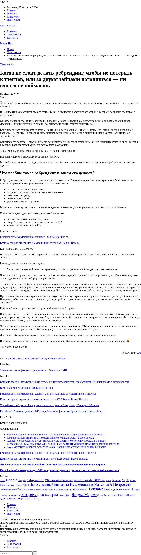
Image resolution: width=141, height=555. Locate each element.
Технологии (14, 34)
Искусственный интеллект (49, 484)
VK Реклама (53, 480)
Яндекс (29, 494)
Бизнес (133, 480)
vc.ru (138, 352)
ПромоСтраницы (64, 489)
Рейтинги (83, 489)
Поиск (21, 489)
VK (41, 480)
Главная (11, 10)
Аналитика (116, 480)
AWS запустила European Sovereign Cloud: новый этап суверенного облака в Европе (56, 446)
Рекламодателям (113, 489)
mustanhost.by (8, 25)
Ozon (20, 481)
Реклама (96, 489)
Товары (136, 489)
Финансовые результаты (10, 495)
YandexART (79, 480)
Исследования (82, 484)
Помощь (12, 13)
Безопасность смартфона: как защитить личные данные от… (35, 236)
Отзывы (13, 490)
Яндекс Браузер (103, 495)
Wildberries (67, 480)
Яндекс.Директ (47, 495)
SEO (24, 480)
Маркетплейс (103, 484)
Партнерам (13, 19)
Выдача (19, 485)
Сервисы (127, 489)
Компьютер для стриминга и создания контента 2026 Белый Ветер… (40, 242)
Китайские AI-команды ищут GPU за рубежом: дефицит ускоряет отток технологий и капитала (63, 443)
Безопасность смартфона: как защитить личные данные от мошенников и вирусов (55, 434)
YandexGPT (92, 480)
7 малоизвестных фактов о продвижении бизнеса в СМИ (33, 370)
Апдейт (125, 480)
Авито (102, 480)
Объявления (5, 490)
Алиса (108, 480)
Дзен (26, 484)
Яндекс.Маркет (84, 494)
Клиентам (13, 16)
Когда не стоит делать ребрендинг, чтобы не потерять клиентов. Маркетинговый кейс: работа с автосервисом (64, 381)
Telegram (33, 480)
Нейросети (122, 484)
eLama (2, 480)
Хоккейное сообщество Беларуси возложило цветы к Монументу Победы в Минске (56, 440)
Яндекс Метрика (34, 499)
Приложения (49, 489)
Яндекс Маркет (17, 498)
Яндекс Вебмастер (119, 495)
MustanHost (6, 43)
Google (11, 480)
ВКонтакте (4, 485)
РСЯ (75, 489)
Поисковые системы (34, 490)
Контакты (12, 37)
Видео (12, 485)
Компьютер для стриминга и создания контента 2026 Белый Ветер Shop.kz (50, 437)
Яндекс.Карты (65, 495)
